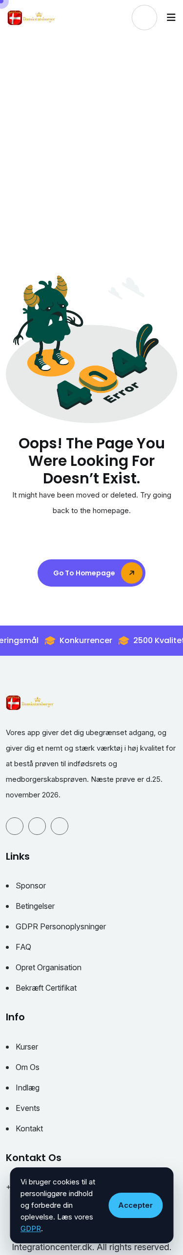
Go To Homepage (84, 573)
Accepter (135, 1205)
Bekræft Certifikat (46, 988)
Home (55, 165)
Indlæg (28, 1087)
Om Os (28, 1067)
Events (28, 1108)
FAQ (23, 947)
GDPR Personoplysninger (61, 926)
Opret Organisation (48, 967)
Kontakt (29, 1128)
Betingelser (35, 906)
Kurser (27, 1047)
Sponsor (31, 885)
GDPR (30, 1228)
